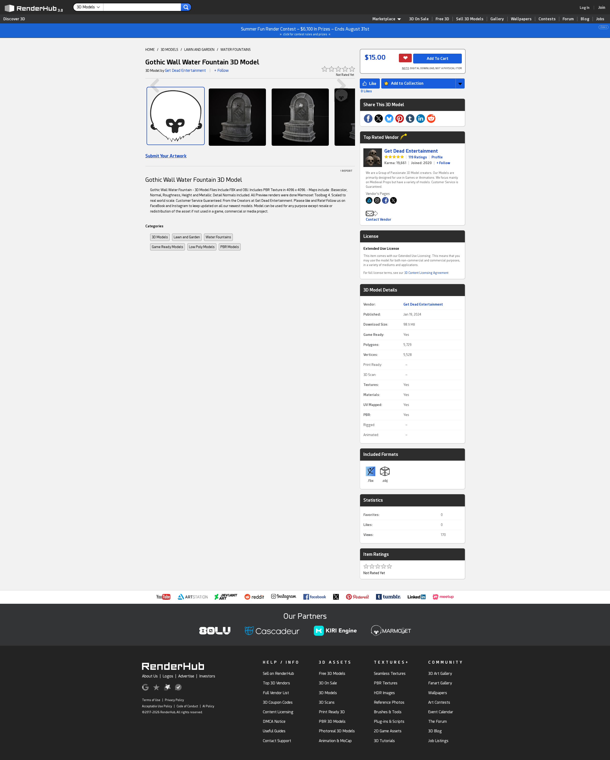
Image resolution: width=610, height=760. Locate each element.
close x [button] (603, 27)
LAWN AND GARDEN (199, 50)
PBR (366, 415)
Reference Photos (389, 702)
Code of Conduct (187, 706)
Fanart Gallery (440, 683)
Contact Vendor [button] (378, 219)
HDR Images (384, 693)
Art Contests (439, 702)
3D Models (160, 237)
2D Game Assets (388, 731)
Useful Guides (274, 731)
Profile (437, 157)
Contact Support (277, 741)
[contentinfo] (90, 7)
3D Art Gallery (440, 673)
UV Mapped (372, 405)
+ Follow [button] (221, 70)
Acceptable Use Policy (157, 706)
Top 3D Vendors (276, 683)
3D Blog (435, 731)
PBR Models (229, 247)
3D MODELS (169, 50)
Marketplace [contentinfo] (383, 19)
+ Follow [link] (443, 163)
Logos (168, 676)
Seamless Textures (390, 673)
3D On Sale (419, 19)
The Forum (437, 721)
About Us (150, 676)
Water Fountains (218, 237)
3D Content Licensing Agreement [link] (426, 273)
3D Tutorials (384, 741)
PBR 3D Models (332, 721)
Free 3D (442, 19)
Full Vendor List (276, 693)
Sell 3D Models (469, 19)
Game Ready (373, 335)
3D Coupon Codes (278, 702)
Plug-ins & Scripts (389, 721)
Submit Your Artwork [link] (166, 155)
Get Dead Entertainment (185, 70)
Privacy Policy (174, 700)
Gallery (497, 19)
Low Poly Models (202, 247)
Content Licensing (278, 712)
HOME (150, 50)
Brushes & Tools (388, 712)
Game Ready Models (167, 247)
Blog (585, 19)
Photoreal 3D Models (337, 731)
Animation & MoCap (335, 741)
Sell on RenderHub (278, 673)
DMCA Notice (274, 721)
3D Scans (327, 702)
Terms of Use (151, 700)
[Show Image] (237, 117)
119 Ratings (417, 157)
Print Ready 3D (332, 712)
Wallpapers (521, 19)
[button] (423, 83)
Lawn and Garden (187, 237)
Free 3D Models (332, 673)
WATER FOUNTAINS (235, 50)
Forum (568, 19)
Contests (547, 19)
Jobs (600, 19)
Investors (207, 676)
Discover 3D (14, 19)
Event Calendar (440, 712)
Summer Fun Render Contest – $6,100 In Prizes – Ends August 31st (424, 31)
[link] (586, 8)
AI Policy (208, 706)
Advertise (186, 676)
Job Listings (438, 741)
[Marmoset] (176, 116)
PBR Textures (385, 683)
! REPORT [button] (346, 170)
